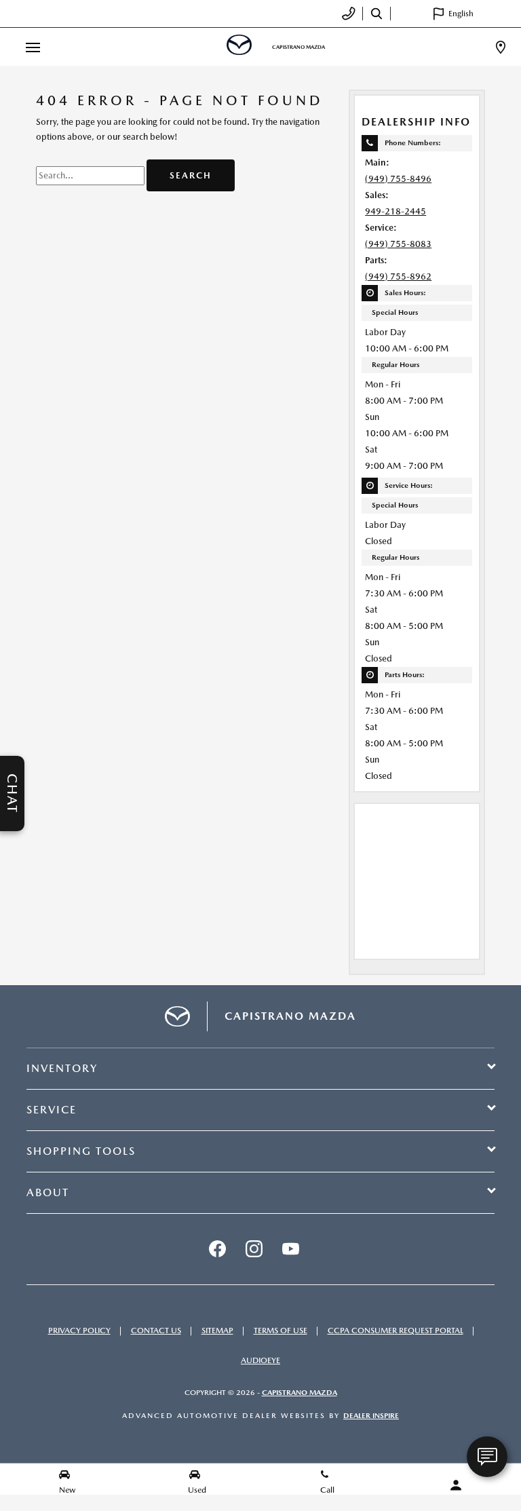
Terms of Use (280, 1330)
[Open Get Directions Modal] (500, 47)
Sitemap (217, 1330)
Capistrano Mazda (299, 1392)
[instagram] (254, 1249)
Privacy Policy (79, 1330)
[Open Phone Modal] (349, 13)
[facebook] (217, 1249)
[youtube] (290, 1249)
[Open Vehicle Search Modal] (377, 13)
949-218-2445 (395, 211)
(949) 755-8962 (398, 276)
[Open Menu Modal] (32, 47)
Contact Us (156, 1330)
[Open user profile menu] (456, 1485)
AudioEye (260, 1360)
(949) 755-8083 (398, 244)
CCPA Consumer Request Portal (395, 1330)
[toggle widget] (487, 1456)
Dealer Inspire (371, 1415)
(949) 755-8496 (398, 179)
